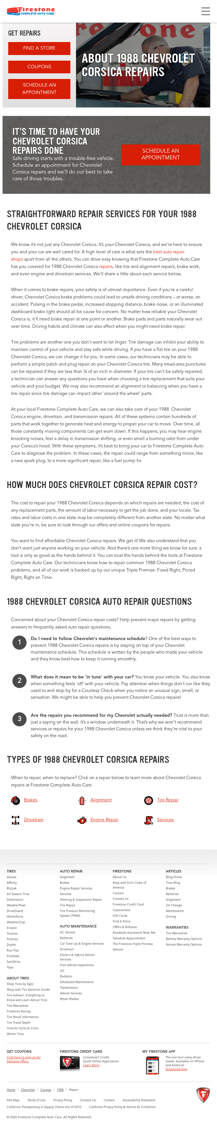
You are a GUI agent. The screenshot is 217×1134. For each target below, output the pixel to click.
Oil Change (174, 905)
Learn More (91, 1065)
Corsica (45, 1090)
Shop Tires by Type (20, 984)
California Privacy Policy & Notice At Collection (122, 1107)
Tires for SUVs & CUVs (22, 1028)
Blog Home (174, 877)
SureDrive (13, 962)
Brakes (64, 883)
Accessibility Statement (139, 1100)
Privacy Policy (62, 1100)
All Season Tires (18, 894)
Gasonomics (121, 910)
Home (11, 1090)
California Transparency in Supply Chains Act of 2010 (44, 1107)
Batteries (66, 938)
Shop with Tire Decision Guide (28, 990)
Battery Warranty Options (184, 939)
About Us (119, 877)
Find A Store (39, 48)
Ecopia (12, 928)
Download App (176, 1069)
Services (65, 894)
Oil (62, 971)
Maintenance (175, 911)
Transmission (69, 988)
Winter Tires (15, 1034)
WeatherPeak (16, 905)
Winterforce (15, 916)
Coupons (39, 67)
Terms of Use (36, 1100)
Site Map (13, 1100)
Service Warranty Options (184, 944)
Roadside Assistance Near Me (134, 933)
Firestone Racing (19, 1011)
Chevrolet (28, 1090)
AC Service (67, 932)
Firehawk (13, 956)
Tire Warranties (17, 1006)
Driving (171, 916)
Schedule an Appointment (39, 89)
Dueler (11, 945)
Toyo (10, 967)
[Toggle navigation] (205, 11)
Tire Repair (67, 905)
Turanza (12, 933)
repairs (106, 267)
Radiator (66, 976)
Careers (118, 893)
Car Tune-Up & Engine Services (82, 944)
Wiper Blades (69, 999)
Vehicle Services (71, 993)
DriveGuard (15, 911)
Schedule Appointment (129, 938)
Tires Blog (173, 883)
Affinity (12, 883)
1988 (60, 1090)
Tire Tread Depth (19, 1023)
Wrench (118, 949)
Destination (15, 900)
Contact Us (121, 899)
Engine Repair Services (76, 888)
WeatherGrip (16, 922)
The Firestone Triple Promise (133, 944)
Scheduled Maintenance (77, 982)
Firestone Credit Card (128, 904)
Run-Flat (13, 950)
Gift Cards (120, 916)
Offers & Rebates (125, 927)
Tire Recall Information (23, 1017)
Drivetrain (67, 949)
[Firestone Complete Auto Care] (31, 11)
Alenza (11, 877)
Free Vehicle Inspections (77, 965)
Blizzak (11, 888)
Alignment (67, 877)
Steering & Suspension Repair (81, 900)
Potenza (12, 939)
